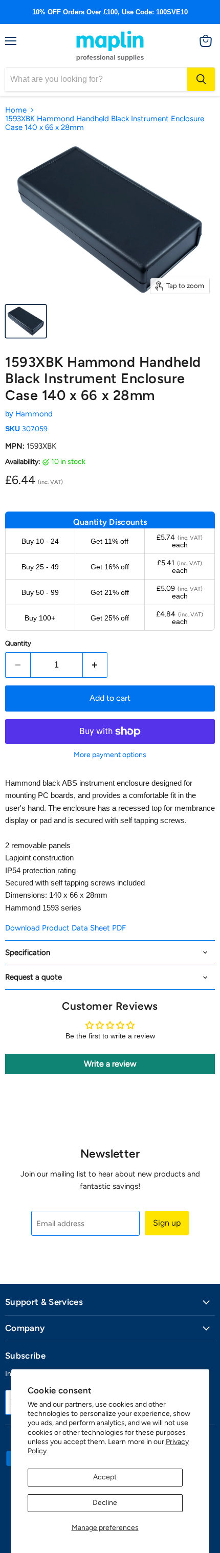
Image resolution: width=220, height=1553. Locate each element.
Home (16, 110)
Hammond (34, 413)
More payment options (110, 755)
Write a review (110, 1064)
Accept (105, 1477)
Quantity (18, 643)
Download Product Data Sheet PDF (65, 928)
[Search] (201, 79)
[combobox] (96, 79)
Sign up (167, 1223)
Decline (105, 1502)
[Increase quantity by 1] (95, 665)
